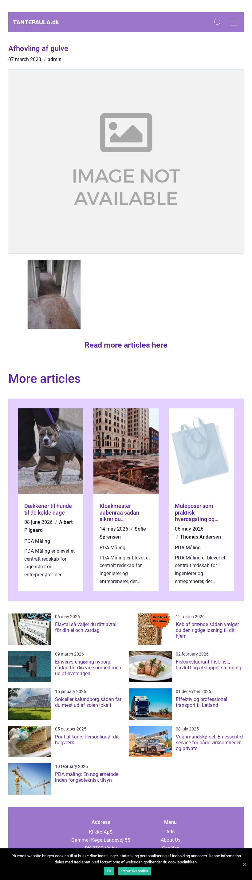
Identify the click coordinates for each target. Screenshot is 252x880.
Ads (170, 832)
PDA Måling (37, 541)
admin (54, 59)
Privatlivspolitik (134, 871)
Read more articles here (126, 345)
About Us (170, 840)
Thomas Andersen (200, 537)
